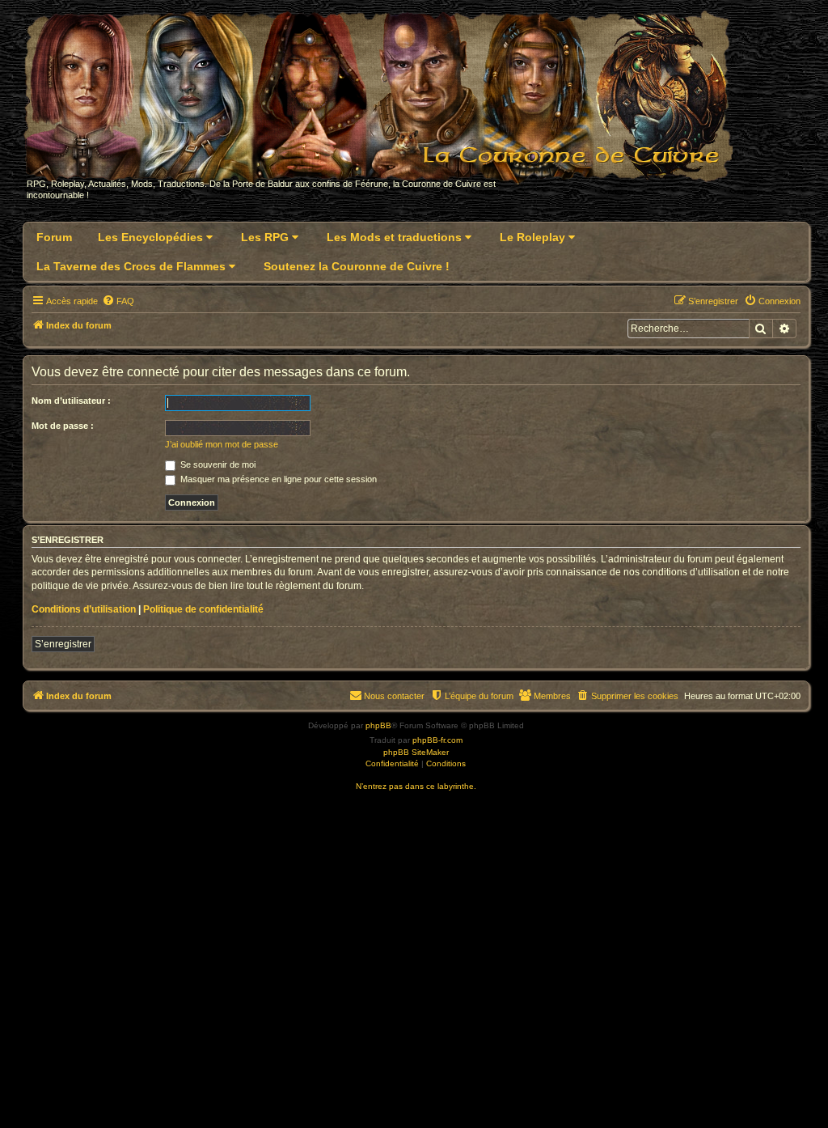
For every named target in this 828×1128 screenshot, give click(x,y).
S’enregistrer (63, 644)
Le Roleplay (534, 237)
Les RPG (266, 237)
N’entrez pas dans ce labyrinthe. (416, 786)
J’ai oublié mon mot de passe (221, 444)
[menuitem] (118, 301)
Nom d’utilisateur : (71, 400)
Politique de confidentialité (203, 609)
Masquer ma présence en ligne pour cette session (277, 479)
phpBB (378, 725)
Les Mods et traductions (396, 237)
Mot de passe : (63, 425)
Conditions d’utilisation (84, 609)
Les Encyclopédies (152, 237)
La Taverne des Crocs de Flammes (132, 266)
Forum (54, 237)
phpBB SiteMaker (416, 752)
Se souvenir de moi (217, 464)
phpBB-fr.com (437, 740)
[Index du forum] (388, 102)
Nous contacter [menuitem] (394, 696)
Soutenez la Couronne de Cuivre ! (357, 266)
